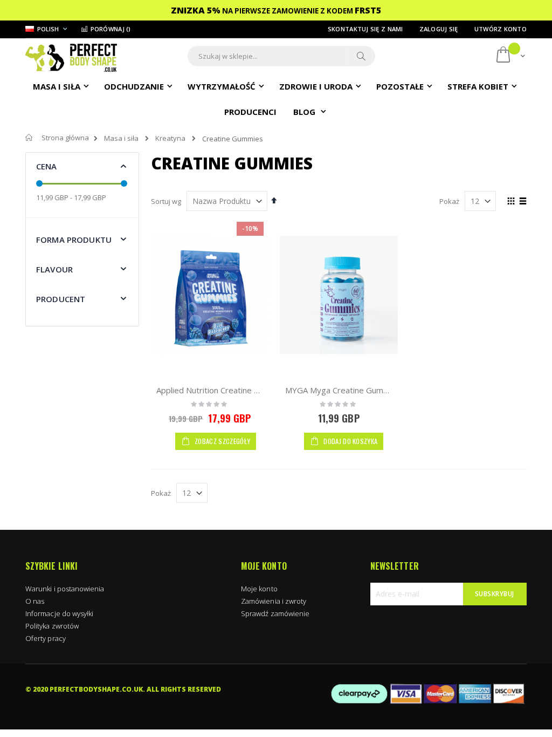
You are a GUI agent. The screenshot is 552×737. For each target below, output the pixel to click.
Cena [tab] (46, 166)
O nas (34, 601)
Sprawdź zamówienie (275, 613)
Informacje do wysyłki (59, 613)
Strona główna (65, 137)
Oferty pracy (45, 638)
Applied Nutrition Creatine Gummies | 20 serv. (242, 390)
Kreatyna (170, 138)
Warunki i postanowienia (65, 588)
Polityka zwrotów (52, 626)
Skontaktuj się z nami (365, 29)
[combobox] (281, 56)
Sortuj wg (166, 201)
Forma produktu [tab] (74, 239)
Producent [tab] (60, 299)
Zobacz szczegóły (221, 441)
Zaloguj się (438, 29)
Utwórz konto (500, 29)
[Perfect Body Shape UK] (71, 56)
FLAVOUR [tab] (54, 269)
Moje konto (259, 588)
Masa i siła (121, 138)
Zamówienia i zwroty (273, 601)
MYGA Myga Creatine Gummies (343, 390)
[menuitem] (250, 111)
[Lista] (523, 202)
